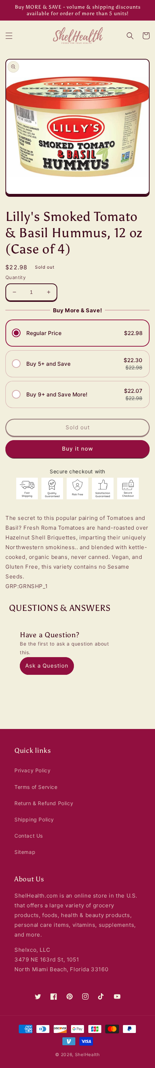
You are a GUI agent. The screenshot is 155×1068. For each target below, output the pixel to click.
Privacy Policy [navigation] (32, 770)
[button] (9, 36)
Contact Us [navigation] (28, 836)
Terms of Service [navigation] (36, 787)
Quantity (15, 277)
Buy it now (77, 448)
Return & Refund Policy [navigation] (43, 803)
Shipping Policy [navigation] (34, 819)
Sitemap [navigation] (24, 852)
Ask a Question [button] (46, 665)
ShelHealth (87, 1054)
